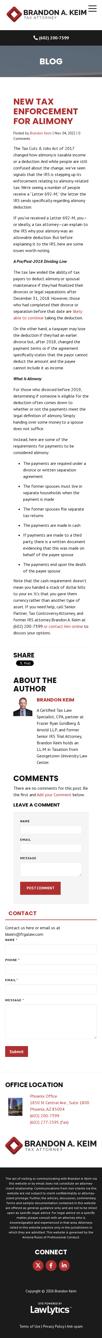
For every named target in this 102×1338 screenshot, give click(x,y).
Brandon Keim (41, 133)
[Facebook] (51, 1265)
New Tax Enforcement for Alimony (45, 111)
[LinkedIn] (64, 1265)
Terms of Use (29, 1326)
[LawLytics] (51, 1308)
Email (25, 840)
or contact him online (63, 626)
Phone (12, 960)
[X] (38, 1265)
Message (28, 858)
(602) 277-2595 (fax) (49, 1122)
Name (25, 821)
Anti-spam (75, 1326)
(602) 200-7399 (54, 37)
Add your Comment (54, 794)
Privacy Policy (53, 1326)
